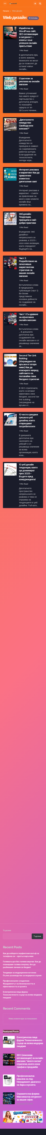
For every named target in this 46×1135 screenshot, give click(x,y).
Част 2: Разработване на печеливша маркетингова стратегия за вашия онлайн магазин (28, 267)
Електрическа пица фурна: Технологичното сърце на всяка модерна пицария (22, 995)
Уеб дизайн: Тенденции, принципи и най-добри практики (28, 218)
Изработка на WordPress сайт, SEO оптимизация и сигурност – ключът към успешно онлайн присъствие (28, 37)
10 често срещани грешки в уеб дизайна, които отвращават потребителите (28, 420)
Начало (6, 11)
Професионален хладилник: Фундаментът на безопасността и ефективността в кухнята (19, 984)
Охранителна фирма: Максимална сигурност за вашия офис (29, 1096)
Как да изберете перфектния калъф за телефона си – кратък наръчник (21, 955)
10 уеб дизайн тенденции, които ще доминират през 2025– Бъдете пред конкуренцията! (28, 472)
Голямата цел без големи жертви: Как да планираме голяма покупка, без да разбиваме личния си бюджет (22, 964)
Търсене (7, 930)
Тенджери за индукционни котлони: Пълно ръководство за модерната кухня (22, 974)
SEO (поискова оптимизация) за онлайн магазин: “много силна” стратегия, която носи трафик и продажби (30, 1061)
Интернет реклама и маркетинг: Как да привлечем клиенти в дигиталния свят (29, 175)
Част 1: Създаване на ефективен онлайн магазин (28, 317)
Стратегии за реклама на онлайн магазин (29, 81)
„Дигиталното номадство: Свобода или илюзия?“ (26, 124)
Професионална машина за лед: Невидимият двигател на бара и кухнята (29, 1080)
